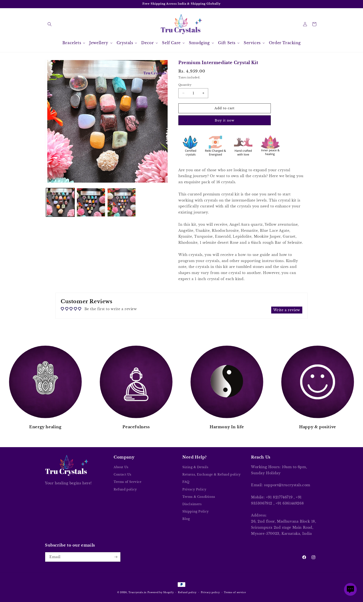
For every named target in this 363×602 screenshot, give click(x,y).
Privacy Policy (194, 489)
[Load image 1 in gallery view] (60, 202)
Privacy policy (210, 592)
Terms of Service (128, 482)
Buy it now (224, 120)
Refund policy (125, 489)
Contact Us (122, 474)
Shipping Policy (195, 511)
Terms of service (235, 592)
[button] (49, 24)
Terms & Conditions (198, 497)
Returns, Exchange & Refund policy (211, 474)
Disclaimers (192, 504)
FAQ (185, 482)
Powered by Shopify (160, 592)
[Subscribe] (115, 557)
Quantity (184, 85)
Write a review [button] (286, 310)
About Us (121, 467)
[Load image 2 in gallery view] (91, 202)
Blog (186, 519)
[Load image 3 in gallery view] (121, 202)
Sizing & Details (195, 467)
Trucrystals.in (137, 592)
